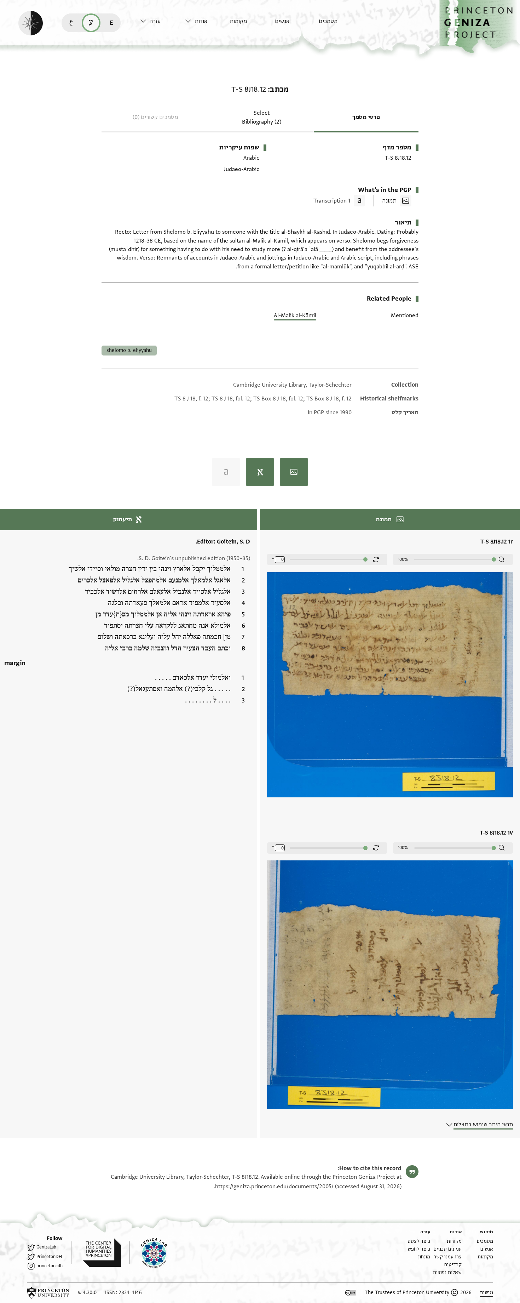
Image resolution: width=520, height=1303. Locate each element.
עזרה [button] (155, 21)
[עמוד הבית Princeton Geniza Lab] (148, 1253)
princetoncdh (49, 1266)
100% (403, 559)
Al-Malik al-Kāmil (295, 315)
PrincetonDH (49, 1256)
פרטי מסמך (366, 117)
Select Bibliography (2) (261, 117)
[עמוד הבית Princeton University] (48, 1293)
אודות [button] (201, 21)
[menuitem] (339, 24)
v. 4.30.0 (87, 1292)
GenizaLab (46, 1247)
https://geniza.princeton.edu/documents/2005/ (274, 1186)
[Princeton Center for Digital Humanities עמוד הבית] (96, 1253)
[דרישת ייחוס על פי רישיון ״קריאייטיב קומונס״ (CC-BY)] (350, 1293)
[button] (479, 26)
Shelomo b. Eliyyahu (129, 350)
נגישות (486, 1292)
